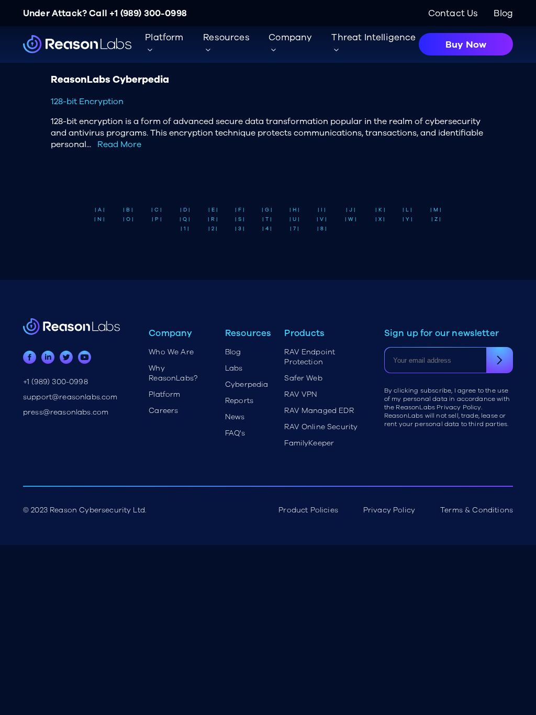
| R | (213, 219)
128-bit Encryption (87, 101)
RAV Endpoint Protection (309, 357)
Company (290, 37)
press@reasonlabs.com (65, 412)
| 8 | (322, 228)
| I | (322, 210)
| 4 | (267, 228)
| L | (407, 210)
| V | (322, 219)
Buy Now (465, 44)
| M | (435, 210)
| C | (156, 210)
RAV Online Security (321, 427)
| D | (185, 210)
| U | (294, 219)
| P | (157, 219)
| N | (99, 219)
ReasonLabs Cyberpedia (110, 79)
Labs (234, 368)
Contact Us (453, 13)
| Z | (436, 219)
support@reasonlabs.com (70, 397)
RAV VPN (300, 394)
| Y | (407, 219)
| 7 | (294, 228)
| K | (380, 210)
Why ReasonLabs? (173, 373)
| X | (380, 219)
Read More (119, 144)
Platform (164, 394)
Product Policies (308, 510)
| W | (350, 219)
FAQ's (235, 433)
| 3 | (239, 228)
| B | (128, 210)
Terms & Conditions (476, 510)
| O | (128, 219)
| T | (267, 219)
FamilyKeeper (309, 443)
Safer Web (303, 378)
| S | (239, 219)
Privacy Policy (389, 510)
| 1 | (185, 228)
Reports (239, 401)
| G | (267, 210)
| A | (100, 210)
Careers (163, 411)
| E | (213, 210)
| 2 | (212, 228)
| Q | (185, 219)
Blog (503, 13)
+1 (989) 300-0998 (148, 13)
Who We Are (171, 352)
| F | (239, 210)
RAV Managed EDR (318, 411)
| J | (350, 210)
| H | (294, 210)
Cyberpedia (247, 384)
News (235, 417)
